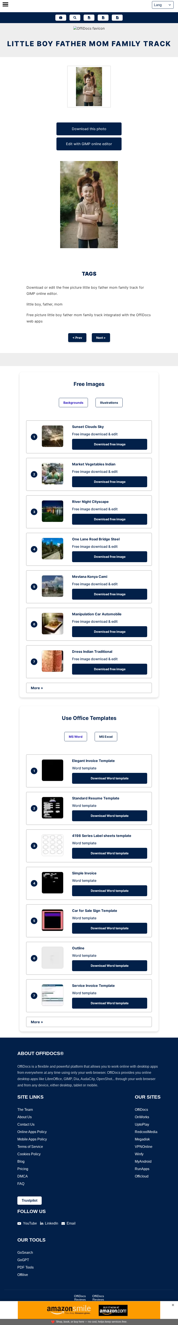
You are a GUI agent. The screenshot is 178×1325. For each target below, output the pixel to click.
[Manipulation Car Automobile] (54, 633)
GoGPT (23, 1260)
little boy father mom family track (89, 43)
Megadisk (142, 1139)
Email (71, 1223)
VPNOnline (143, 1147)
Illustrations (109, 402)
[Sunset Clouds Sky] (54, 446)
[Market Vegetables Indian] (54, 483)
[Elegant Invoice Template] (54, 780)
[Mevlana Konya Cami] (54, 596)
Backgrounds (73, 402)
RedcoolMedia (146, 1132)
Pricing (22, 1169)
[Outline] (54, 967)
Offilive (22, 1275)
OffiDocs (141, 1109)
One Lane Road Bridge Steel (96, 539)
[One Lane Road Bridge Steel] (54, 558)
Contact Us (26, 1124)
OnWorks (142, 1117)
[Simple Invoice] (54, 892)
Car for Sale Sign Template (94, 910)
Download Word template (110, 778)
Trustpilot (29, 1200)
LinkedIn (51, 1223)
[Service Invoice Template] (54, 1005)
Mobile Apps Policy (32, 1139)
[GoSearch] (74, 18)
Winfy (139, 1154)
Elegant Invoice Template (93, 760)
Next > (101, 337)
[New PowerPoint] (117, 18)
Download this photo (89, 129)
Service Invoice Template (93, 985)
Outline (78, 948)
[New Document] (89, 18)
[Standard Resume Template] (54, 817)
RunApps (142, 1169)
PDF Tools (25, 1267)
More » (37, 688)
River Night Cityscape (90, 501)
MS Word (75, 736)
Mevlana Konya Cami (89, 576)
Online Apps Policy (32, 1132)
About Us (24, 1117)
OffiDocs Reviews (80, 1297)
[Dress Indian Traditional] (54, 670)
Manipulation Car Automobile (97, 614)
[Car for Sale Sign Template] (54, 930)
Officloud (141, 1176)
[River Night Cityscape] (54, 521)
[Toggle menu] (5, 4)
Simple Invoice (84, 873)
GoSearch (25, 1252)
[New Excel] (103, 18)
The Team (25, 1109)
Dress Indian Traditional (92, 651)
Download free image (109, 444)
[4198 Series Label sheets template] (54, 855)
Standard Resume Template (95, 798)
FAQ (20, 1184)
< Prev (77, 337)
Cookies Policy (29, 1154)
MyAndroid (143, 1161)
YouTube (30, 1223)
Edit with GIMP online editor (89, 144)
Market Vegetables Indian (93, 464)
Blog (21, 1161)
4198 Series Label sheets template (101, 835)
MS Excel (106, 736)
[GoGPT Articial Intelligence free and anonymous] (60, 18)
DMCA (22, 1176)
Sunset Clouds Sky (88, 426)
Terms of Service (30, 1147)
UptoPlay (142, 1124)
